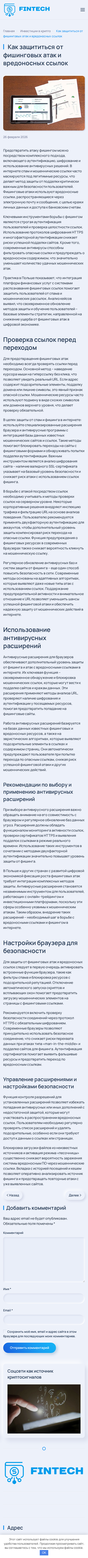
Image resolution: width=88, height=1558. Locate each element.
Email (8, 1310)
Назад (14, 1195)
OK (44, 1552)
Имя (7, 1289)
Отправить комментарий (29, 1347)
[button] (83, 9)
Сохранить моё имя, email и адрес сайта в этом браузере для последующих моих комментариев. (39, 1333)
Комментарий (13, 1233)
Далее (74, 1195)
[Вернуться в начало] (27, 9)
